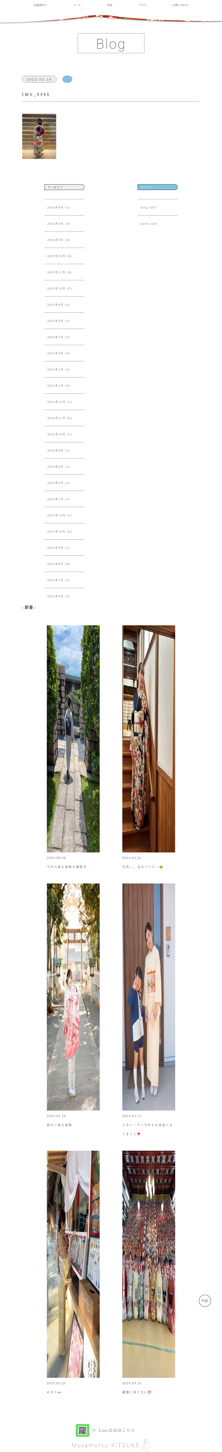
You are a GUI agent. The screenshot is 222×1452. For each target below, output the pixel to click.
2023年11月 (56, 272)
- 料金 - (110, 5)
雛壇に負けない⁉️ (137, 1392)
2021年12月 (56, 515)
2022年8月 (55, 450)
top (205, 1299)
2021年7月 (55, 580)
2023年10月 (56, 288)
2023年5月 (55, 321)
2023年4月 (55, 337)
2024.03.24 (132, 1383)
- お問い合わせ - (180, 5)
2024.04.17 (132, 1116)
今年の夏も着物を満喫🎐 (67, 867)
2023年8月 (55, 304)
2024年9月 (55, 207)
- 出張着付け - (40, 5)
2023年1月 (55, 385)
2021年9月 (55, 547)
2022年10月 (56, 434)
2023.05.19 (39, 79)
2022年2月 (55, 483)
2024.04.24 (132, 857)
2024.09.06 (56, 857)
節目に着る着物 (59, 1125)
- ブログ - (142, 5)
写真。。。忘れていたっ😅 (143, 867)
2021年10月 (56, 531)
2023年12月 (56, 256)
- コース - (77, 5)
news (145, 223)
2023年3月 (55, 353)
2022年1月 (55, 499)
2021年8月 (55, 564)
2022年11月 (56, 418)
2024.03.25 (56, 1383)
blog (144, 207)
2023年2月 (55, 369)
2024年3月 (55, 240)
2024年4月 (55, 223)
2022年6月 (55, 466)
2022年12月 (56, 402)
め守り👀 (54, 1392)
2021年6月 (55, 596)
